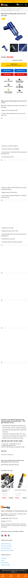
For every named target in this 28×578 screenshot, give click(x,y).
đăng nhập (8, 464)
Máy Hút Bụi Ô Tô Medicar (20, 490)
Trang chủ (3, 8)
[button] (26, 486)
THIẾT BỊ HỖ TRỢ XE (11, 8)
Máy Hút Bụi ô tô (19, 8)
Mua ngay (14, 65)
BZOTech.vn (14, 572)
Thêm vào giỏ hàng (17, 60)
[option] (5, 48)
